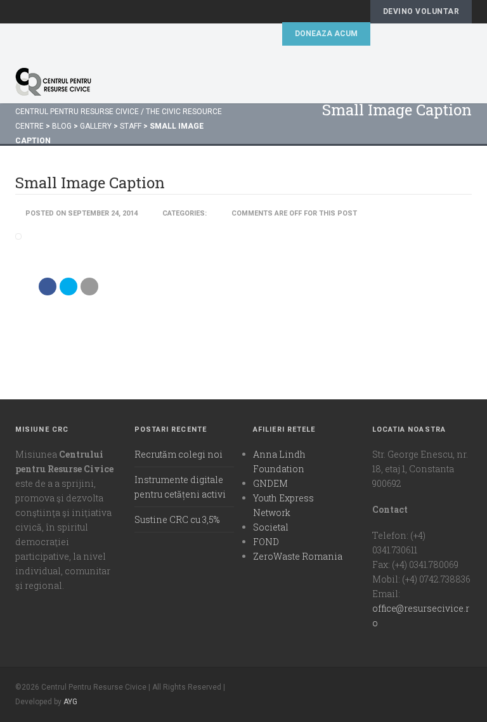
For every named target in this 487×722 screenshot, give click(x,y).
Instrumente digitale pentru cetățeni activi (180, 487)
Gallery (96, 126)
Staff (130, 126)
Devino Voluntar (421, 11)
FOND (266, 542)
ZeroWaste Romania (297, 556)
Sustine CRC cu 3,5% (176, 519)
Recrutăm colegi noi (178, 454)
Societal (271, 527)
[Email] (89, 286)
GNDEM (270, 483)
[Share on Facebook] (47, 286)
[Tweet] (68, 286)
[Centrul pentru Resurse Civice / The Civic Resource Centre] (220, 81)
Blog (62, 126)
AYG (70, 701)
